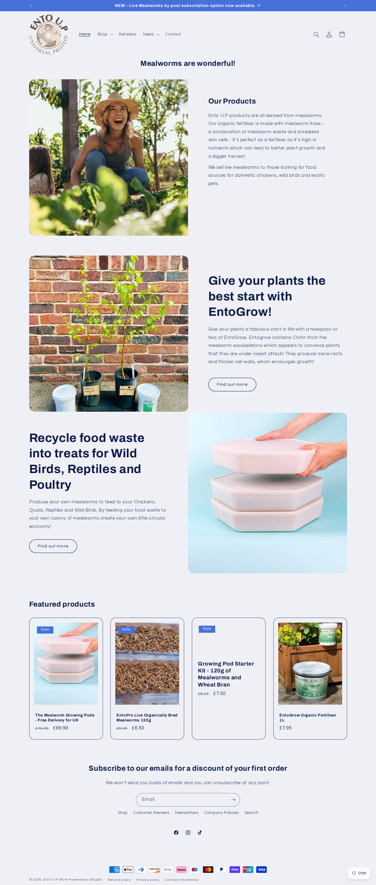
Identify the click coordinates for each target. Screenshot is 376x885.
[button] (104, 34)
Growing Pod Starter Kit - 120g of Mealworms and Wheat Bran (226, 674)
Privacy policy (148, 879)
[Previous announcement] (31, 5)
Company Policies (221, 813)
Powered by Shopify (85, 879)
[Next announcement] (345, 5)
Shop (123, 813)
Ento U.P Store (55, 879)
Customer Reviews (151, 813)
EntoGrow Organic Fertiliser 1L (307, 717)
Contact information (182, 879)
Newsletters (186, 813)
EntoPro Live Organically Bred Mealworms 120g (147, 717)
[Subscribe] (233, 800)
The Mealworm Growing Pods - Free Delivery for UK (65, 717)
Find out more (232, 384)
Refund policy (119, 879)
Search (251, 813)
